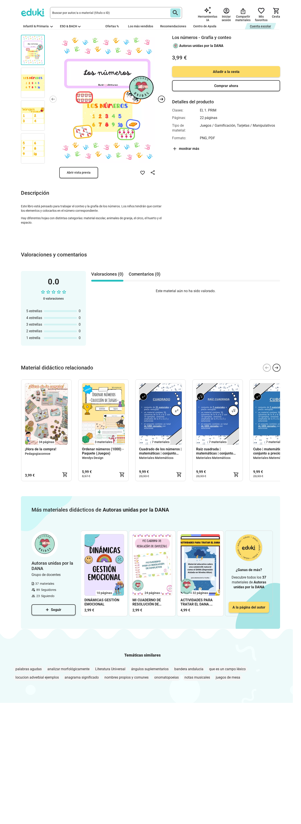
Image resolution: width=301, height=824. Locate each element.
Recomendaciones (173, 26)
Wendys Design (92, 458)
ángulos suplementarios (150, 669)
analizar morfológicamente (68, 669)
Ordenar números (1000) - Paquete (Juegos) (103, 451)
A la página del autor (248, 607)
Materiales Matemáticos (156, 458)
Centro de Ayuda (204, 26)
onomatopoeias (166, 677)
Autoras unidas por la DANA (201, 46)
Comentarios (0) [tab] (144, 274)
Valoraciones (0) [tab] (107, 274)
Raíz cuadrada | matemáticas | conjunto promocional (214, 451)
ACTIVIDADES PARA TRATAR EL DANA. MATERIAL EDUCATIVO (198, 602)
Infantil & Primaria (36, 26)
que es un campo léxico (227, 669)
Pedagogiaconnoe (37, 453)
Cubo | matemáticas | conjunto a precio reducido (274, 451)
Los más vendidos (140, 26)
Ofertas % (112, 26)
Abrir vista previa (79, 172)
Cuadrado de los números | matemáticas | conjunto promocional (160, 451)
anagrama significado (82, 677)
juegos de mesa (228, 677)
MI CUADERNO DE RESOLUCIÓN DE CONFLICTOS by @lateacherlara (146, 602)
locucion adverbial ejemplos (37, 677)
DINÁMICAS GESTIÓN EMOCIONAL (101, 602)
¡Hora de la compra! (40, 449)
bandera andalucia (188, 669)
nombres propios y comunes (126, 677)
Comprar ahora (226, 86)
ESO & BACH (68, 26)
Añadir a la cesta (226, 72)
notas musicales (197, 677)
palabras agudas (28, 669)
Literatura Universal (110, 669)
